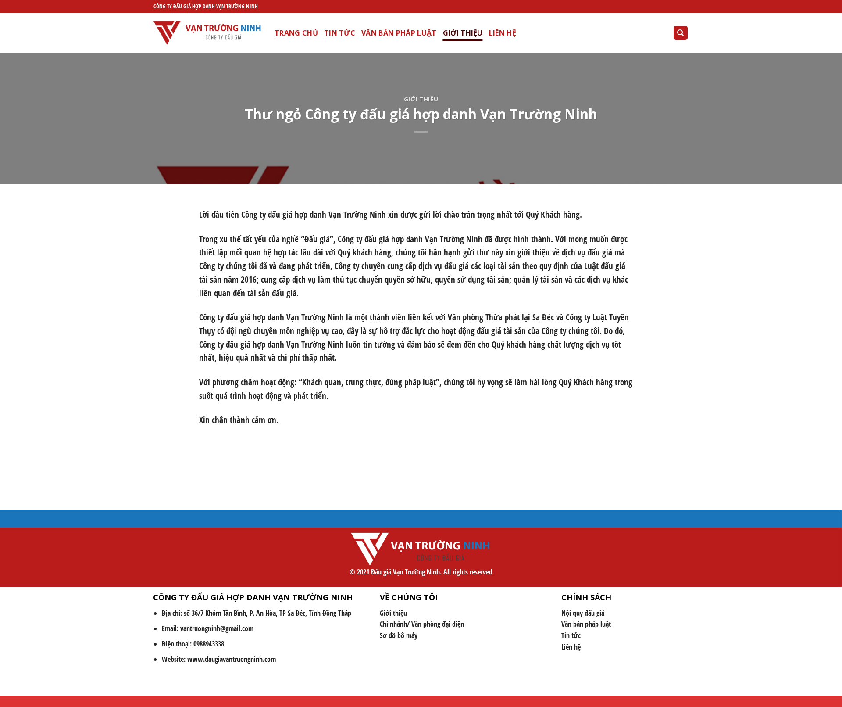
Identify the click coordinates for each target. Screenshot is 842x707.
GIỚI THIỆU (463, 33)
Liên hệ (502, 33)
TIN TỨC (339, 33)
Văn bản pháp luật (398, 33)
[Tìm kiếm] (681, 33)
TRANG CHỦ (296, 33)
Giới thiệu (421, 99)
